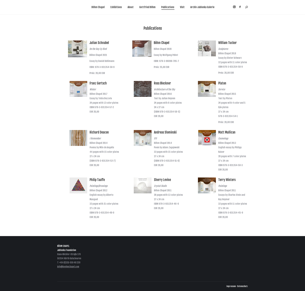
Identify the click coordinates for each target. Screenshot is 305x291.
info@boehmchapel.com (68, 266)
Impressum (231, 286)
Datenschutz (242, 286)
